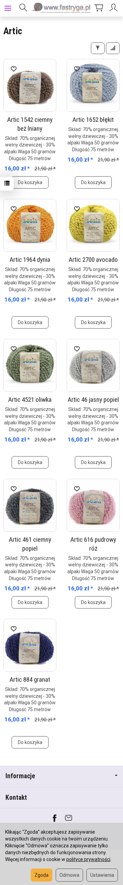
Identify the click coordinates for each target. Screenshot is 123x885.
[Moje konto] (114, 8)
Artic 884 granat (30, 679)
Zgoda (42, 875)
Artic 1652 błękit (93, 120)
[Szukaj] (23, 8)
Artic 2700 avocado (93, 260)
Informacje (20, 776)
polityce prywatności (88, 859)
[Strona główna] (61, 8)
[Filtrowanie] (98, 48)
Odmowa (69, 875)
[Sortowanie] (113, 48)
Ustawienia (102, 875)
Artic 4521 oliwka (30, 399)
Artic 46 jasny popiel (93, 399)
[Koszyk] (98, 8)
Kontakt (16, 797)
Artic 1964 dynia (30, 260)
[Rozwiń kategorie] (8, 8)
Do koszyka (30, 182)
